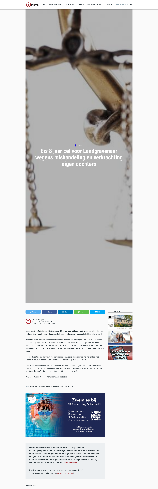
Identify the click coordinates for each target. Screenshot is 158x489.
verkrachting (58, 386)
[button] (33, 312)
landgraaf (34, 386)
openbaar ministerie (45, 386)
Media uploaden (55, 4)
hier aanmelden (70, 462)
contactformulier (65, 473)
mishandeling (68, 386)
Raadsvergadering (94, 4)
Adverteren (69, 4)
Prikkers (80, 4)
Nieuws (79, 146)
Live (44, 4)
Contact (108, 4)
